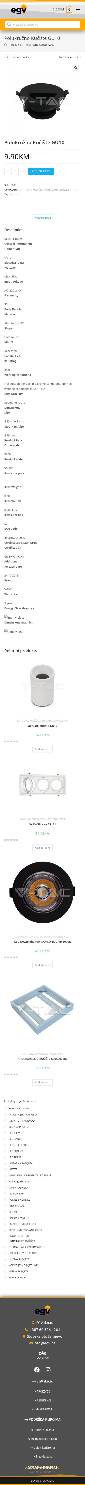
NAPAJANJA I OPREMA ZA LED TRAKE (30, 1175)
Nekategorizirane (19, 1181)
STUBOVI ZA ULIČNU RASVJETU (26, 1247)
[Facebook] (36, 1369)
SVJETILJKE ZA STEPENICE (23, 1253)
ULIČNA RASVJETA (19, 1259)
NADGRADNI (41, 1053)
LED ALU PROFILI (19, 1127)
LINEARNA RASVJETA (21, 1163)
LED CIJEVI (15, 1133)
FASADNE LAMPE (19, 1108)
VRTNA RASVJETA (18, 1271)
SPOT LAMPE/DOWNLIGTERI (60, 190)
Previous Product (21, 57)
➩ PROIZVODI (42, 1391)
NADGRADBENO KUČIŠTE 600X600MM (42, 1059)
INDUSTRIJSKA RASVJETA (23, 1114)
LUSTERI (13, 1169)
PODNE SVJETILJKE (19, 1199)
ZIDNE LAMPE (17, 1277)
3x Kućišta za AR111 (42, 824)
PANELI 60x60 (56, 1053)
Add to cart (41, 171)
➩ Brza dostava (43, 1456)
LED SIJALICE (16, 1151)
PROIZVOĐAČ (17, 1206)
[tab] (42, 218)
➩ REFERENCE (43, 1400)
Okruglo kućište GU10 (42, 726)
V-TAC (66, 936)
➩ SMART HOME (42, 1409)
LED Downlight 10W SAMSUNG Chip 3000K (42, 941)
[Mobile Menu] (76, 9)
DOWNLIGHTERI (28, 819)
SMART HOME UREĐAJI (22, 1224)
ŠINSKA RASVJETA (19, 1218)
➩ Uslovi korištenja (42, 1447)
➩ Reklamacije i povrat (42, 1439)
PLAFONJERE (16, 1193)
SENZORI (14, 1212)
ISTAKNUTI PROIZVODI (22, 1120)
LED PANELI (28, 1053)
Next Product (66, 57)
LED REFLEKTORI (18, 1145)
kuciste (14, 194)
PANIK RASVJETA (18, 1187)
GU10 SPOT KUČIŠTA (31, 190)
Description (42, 218)
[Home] (5, 44)
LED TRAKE (15, 1157)
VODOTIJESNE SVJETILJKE (23, 1265)
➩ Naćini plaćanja (42, 1430)
